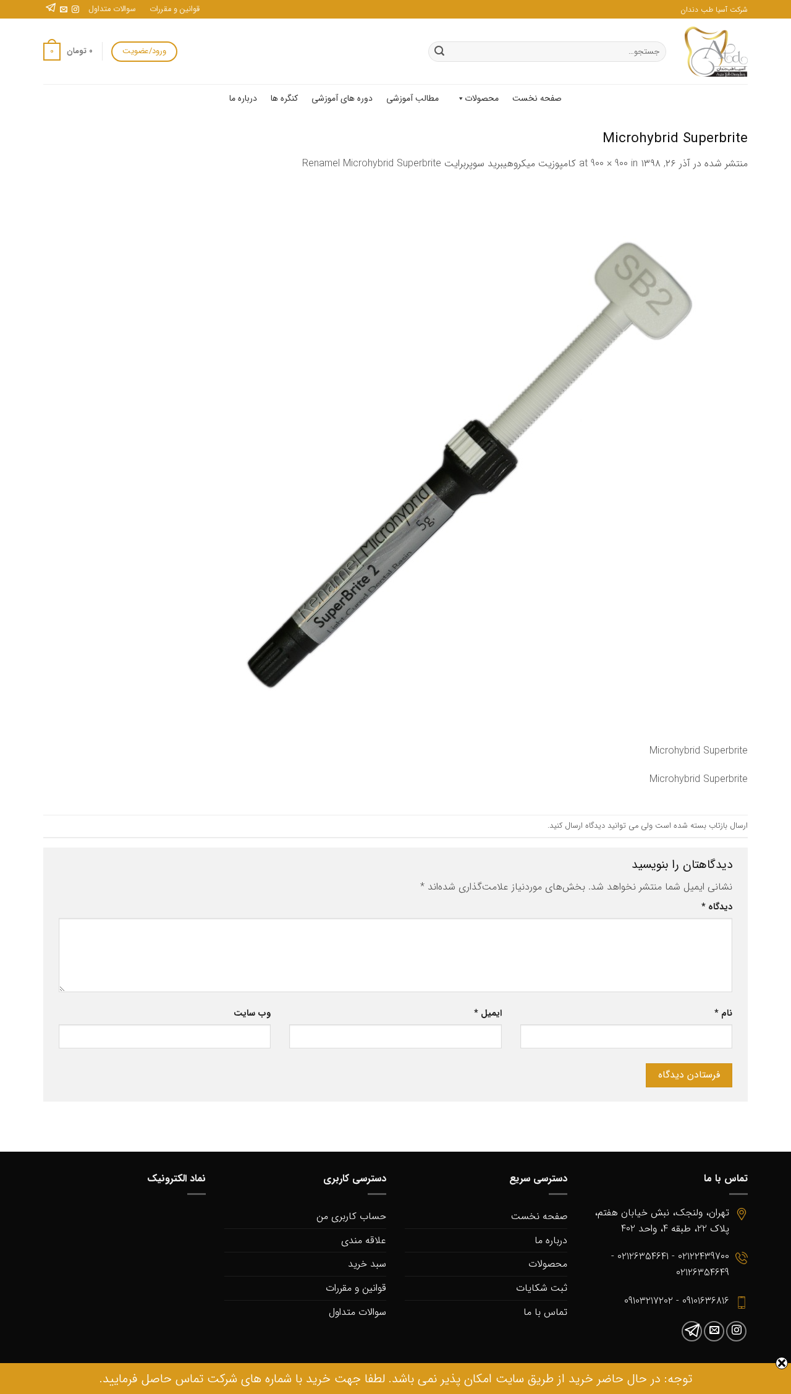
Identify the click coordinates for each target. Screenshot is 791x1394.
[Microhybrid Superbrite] (470, 464)
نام (723, 1013)
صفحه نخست (537, 98)
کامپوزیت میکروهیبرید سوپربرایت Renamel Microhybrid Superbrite (439, 163)
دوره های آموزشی (342, 98)
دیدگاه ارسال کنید (577, 826)
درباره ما (243, 98)
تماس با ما (545, 1312)
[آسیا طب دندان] (716, 51)
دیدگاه (716, 907)
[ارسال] (439, 51)
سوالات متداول (112, 9)
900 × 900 (609, 163)
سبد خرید (367, 1264)
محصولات (482, 98)
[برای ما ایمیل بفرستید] (63, 10)
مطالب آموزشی (412, 98)
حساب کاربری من (351, 1216)
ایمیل (487, 1013)
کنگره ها (284, 98)
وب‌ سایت (252, 1013)
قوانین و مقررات (175, 9)
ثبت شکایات (541, 1288)
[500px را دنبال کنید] (51, 10)
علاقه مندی (363, 1240)
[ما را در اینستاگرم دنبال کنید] (75, 10)
